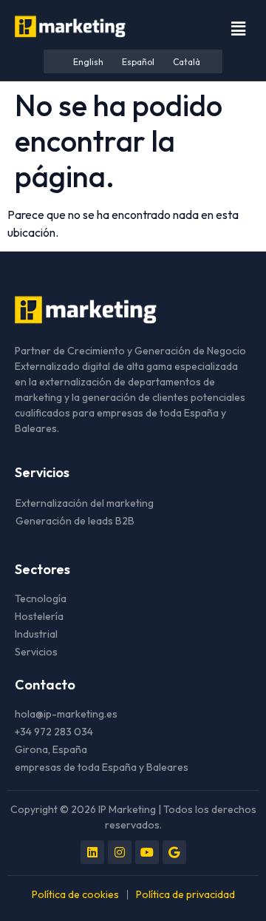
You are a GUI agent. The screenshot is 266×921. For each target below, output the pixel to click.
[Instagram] (120, 852)
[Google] (174, 852)
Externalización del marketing (85, 503)
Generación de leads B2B (75, 520)
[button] (238, 28)
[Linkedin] (92, 852)
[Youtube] (147, 852)
